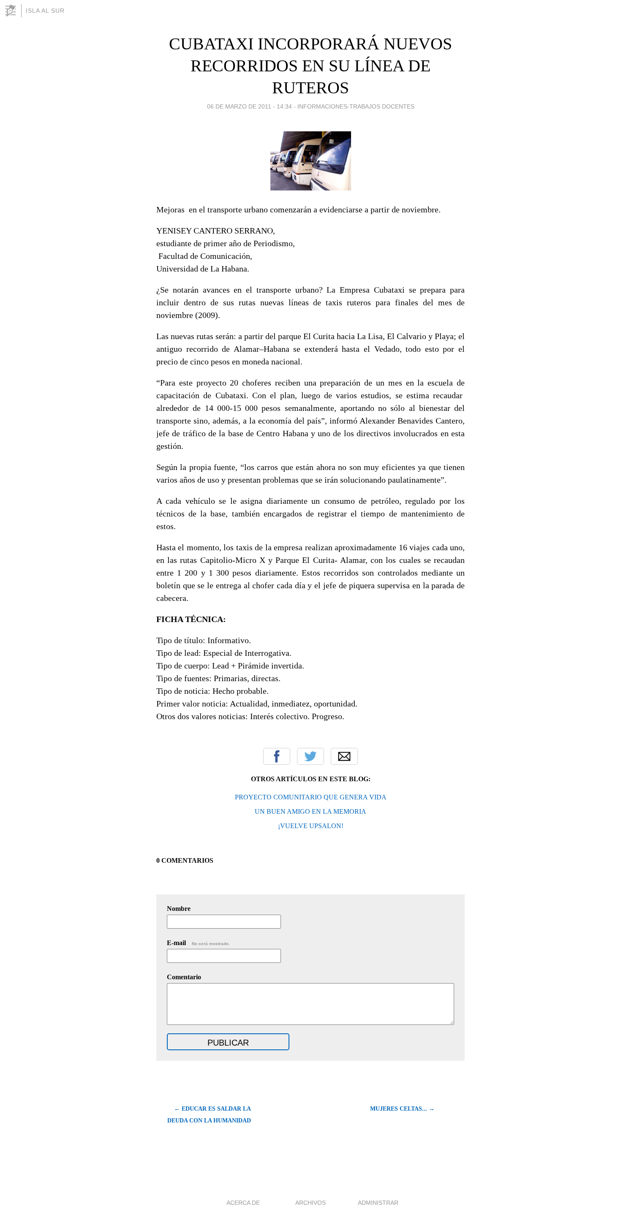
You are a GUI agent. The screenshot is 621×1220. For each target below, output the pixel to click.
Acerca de (243, 1202)
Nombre (179, 908)
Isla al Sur (45, 10)
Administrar (378, 1202)
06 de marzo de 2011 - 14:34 (249, 106)
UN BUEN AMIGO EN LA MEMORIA (310, 811)
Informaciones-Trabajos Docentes (355, 106)
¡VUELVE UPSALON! (310, 825)
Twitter (310, 756)
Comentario (184, 977)
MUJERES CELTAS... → (402, 1109)
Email (344, 756)
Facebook (276, 756)
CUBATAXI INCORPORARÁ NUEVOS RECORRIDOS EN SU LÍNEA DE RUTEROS (310, 65)
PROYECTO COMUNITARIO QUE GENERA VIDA (311, 797)
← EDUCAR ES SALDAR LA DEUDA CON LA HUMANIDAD (209, 1115)
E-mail (198, 942)
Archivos (310, 1202)
